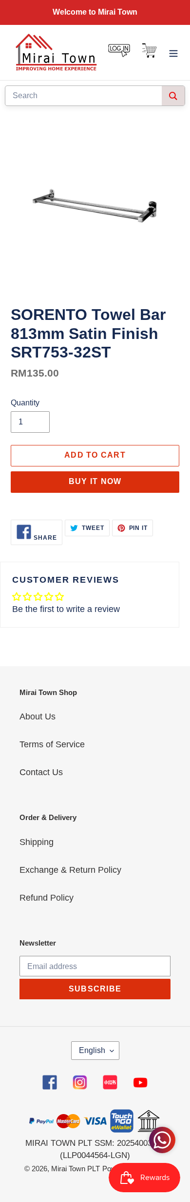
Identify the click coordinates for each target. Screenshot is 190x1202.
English (92, 1050)
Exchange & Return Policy (70, 870)
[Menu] (173, 52)
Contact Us (41, 772)
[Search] (173, 95)
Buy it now (95, 481)
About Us (37, 716)
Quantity (25, 403)
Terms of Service (52, 744)
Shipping (36, 842)
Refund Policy (46, 898)
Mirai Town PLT (75, 1168)
